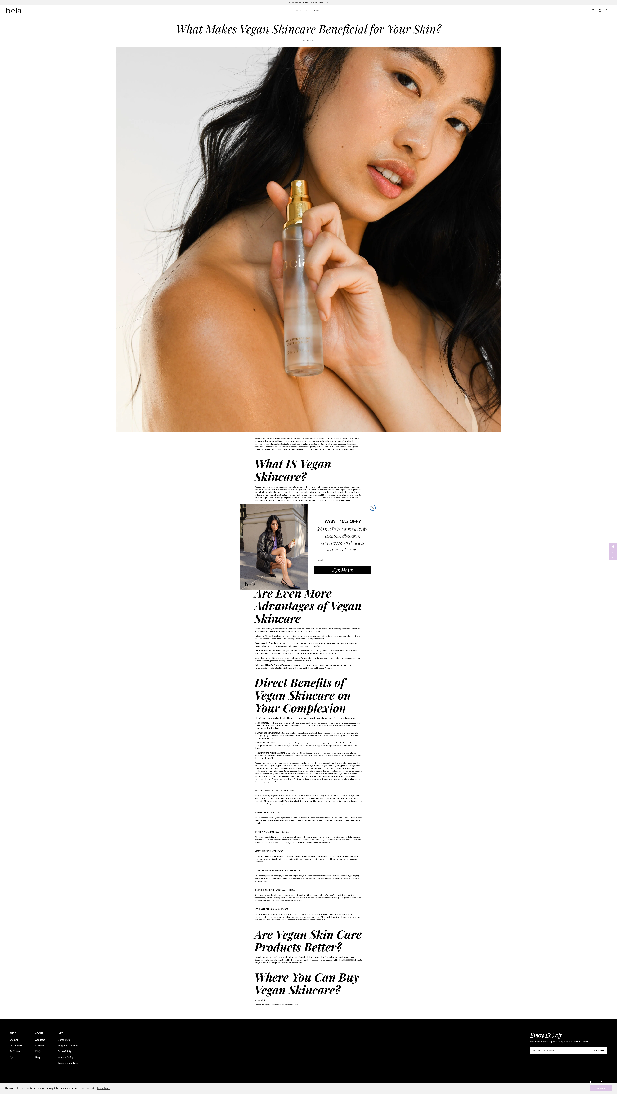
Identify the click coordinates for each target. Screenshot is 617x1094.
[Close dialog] (373, 508)
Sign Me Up (342, 570)
